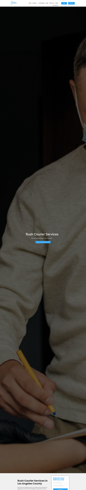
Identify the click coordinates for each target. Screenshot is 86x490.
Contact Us (51, 3)
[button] (64, 3)
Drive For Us (55, 5)
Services (34, 3)
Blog (47, 3)
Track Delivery (41, 3)
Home (30, 3)
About (56, 3)
